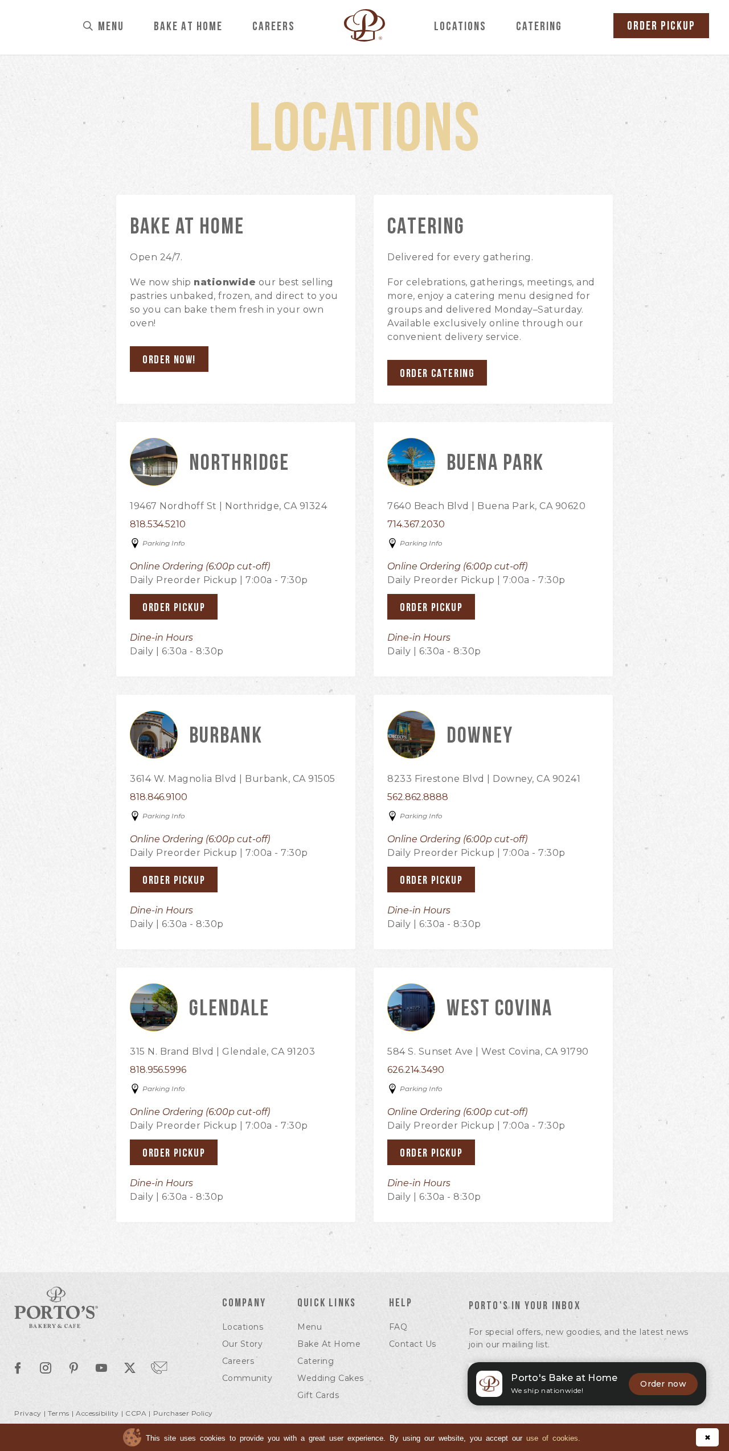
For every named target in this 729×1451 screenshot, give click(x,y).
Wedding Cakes (330, 1378)
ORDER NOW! (169, 360)
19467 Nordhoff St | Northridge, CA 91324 (228, 506)
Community (247, 1378)
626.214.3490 (415, 1069)
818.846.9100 (158, 797)
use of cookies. (553, 1437)
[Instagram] (45, 1369)
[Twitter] (130, 1369)
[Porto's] (102, 1309)
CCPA (135, 1413)
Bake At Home (188, 27)
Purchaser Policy (183, 1413)
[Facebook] (17, 1369)
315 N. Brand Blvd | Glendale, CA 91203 (222, 1051)
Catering (539, 27)
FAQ (398, 1327)
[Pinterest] (73, 1369)
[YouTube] (101, 1369)
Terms (58, 1413)
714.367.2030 (416, 524)
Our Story (242, 1344)
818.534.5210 (158, 524)
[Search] (88, 27)
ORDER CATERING (437, 374)
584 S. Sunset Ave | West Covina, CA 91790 (488, 1051)
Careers (273, 27)
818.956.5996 (158, 1069)
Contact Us (412, 1344)
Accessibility (97, 1413)
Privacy (28, 1413)
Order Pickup (661, 26)
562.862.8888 (417, 797)
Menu (111, 27)
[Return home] (364, 38)
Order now (663, 1384)
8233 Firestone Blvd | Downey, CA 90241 (483, 778)
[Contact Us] (159, 1367)
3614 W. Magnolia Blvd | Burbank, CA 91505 (232, 778)
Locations (460, 27)
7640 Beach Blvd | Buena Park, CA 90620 (486, 506)
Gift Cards (318, 1395)
